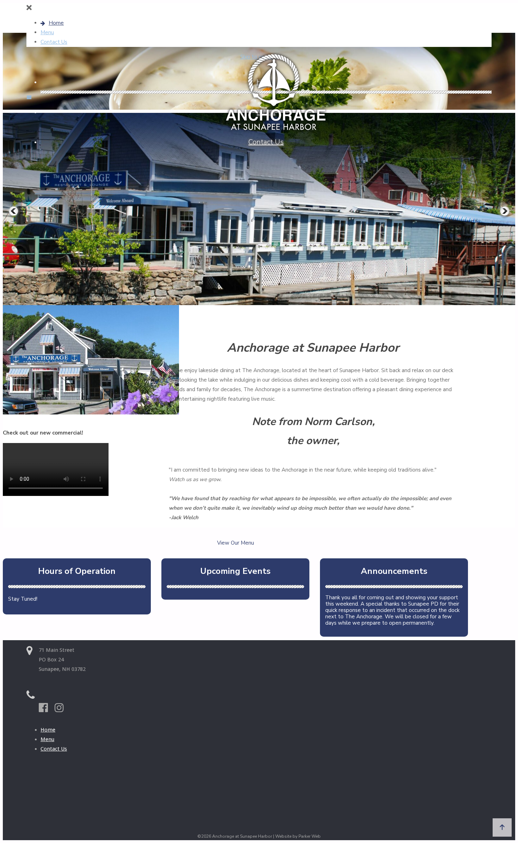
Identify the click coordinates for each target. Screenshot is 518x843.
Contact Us (54, 749)
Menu (47, 739)
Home (48, 730)
